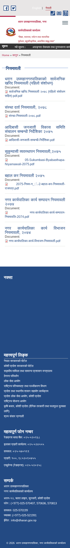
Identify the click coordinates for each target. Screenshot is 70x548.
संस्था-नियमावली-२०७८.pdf (24, 115)
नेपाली (48, 7)
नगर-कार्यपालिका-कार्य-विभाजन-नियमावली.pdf (34, 241)
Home (5, 55)
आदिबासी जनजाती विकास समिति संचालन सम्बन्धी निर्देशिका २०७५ (35, 129)
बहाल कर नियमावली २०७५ (25, 175)
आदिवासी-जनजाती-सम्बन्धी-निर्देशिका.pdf (31, 140)
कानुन (15, 55)
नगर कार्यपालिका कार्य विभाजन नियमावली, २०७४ (35, 230)
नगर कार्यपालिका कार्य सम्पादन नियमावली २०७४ (35, 201)
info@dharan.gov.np (23, 520)
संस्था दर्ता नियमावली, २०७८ (26, 107)
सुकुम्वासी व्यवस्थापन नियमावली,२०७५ (33, 151)
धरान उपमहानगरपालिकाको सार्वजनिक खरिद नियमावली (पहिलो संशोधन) (35, 81)
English (36, 7)
